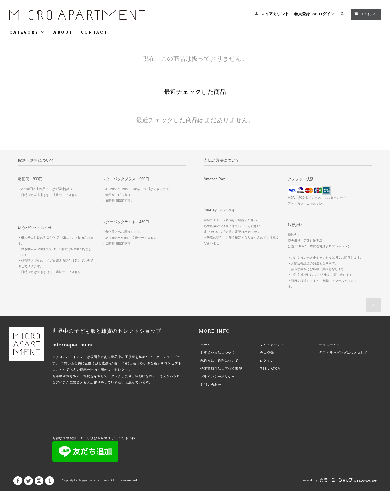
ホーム (205, 344)
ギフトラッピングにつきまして (343, 352)
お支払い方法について (217, 352)
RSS (263, 368)
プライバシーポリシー (217, 376)
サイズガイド (329, 344)
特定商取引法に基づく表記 (221, 368)
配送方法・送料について (219, 360)
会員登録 (302, 13)
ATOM (276, 368)
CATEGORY (25, 32)
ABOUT (63, 32)
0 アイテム (368, 14)
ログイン (327, 13)
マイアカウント (275, 13)
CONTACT (94, 32)
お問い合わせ (210, 384)
